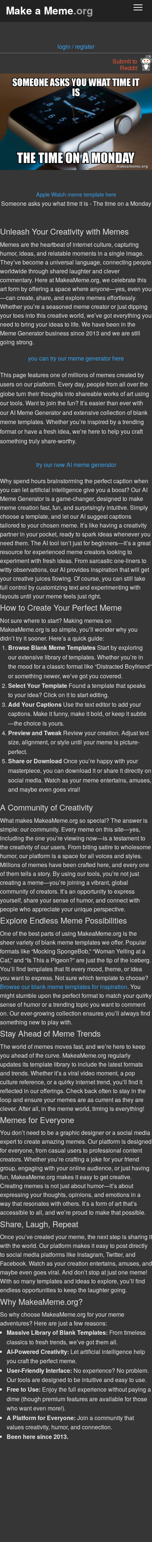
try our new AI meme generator (76, 464)
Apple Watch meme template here (76, 194)
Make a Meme (49, 10)
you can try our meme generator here (76, 358)
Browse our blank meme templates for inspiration (63, 986)
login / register (76, 46)
